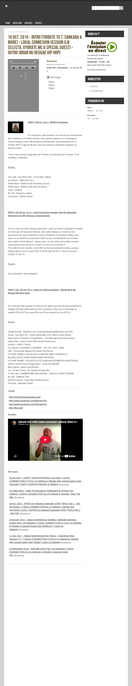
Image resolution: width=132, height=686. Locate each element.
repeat (21, 76)
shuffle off (25, 76)
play (20, 68)
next (33, 68)
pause (26, 68)
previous (14, 68)
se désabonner (96, 91)
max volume (35, 61)
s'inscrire (94, 86)
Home (8, 23)
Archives (28, 23)
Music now (17, 23)
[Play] (102, 41)
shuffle (25, 74)
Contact (38, 23)
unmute (11, 61)
